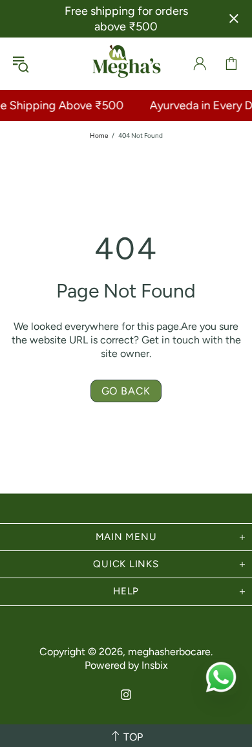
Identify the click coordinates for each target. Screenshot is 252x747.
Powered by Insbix (126, 665)
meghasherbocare (126, 63)
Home (99, 135)
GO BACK (126, 391)
